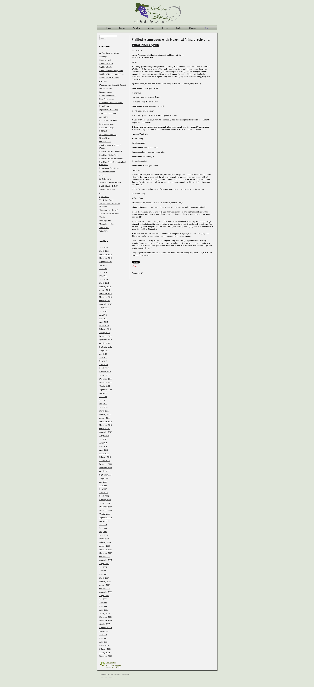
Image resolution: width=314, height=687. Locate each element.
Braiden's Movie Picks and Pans (111, 74)
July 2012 (103, 354)
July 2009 (103, 482)
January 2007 (104, 585)
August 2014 (104, 265)
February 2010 (105, 457)
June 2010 (103, 442)
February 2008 (105, 542)
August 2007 (104, 563)
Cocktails (103, 81)
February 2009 (105, 499)
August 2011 (104, 393)
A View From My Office (109, 52)
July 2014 (103, 268)
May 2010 (103, 446)
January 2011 (104, 418)
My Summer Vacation (107, 134)
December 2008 (105, 506)
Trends (102, 217)
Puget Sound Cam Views (109, 168)
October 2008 (104, 513)
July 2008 (103, 524)
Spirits (101, 193)
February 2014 (105, 286)
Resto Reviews (105, 178)
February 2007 (105, 581)
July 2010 (103, 439)
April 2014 (103, 279)
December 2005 (105, 617)
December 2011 (105, 378)
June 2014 (103, 272)
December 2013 (105, 293)
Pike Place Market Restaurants (111, 158)
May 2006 (103, 606)
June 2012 (103, 357)
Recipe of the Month (107, 171)
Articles (136, 27)
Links (178, 27)
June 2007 (103, 570)
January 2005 (104, 652)
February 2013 (105, 329)
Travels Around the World (109, 213)
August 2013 (104, 307)
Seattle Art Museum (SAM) (110, 182)
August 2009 (104, 478)
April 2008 (103, 535)
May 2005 (103, 638)
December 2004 (105, 656)
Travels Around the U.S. (108, 209)
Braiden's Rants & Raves (109, 77)
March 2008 (104, 538)
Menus (151, 27)
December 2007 (105, 549)
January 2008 (104, 545)
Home (108, 27)
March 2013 (104, 325)
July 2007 (103, 567)
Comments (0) (137, 273)
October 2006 (104, 588)
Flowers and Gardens (107, 95)
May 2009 (103, 489)
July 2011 (103, 396)
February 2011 (105, 414)
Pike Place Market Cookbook (110, 151)
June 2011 (103, 400)
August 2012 (104, 350)
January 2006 (104, 613)
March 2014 (104, 282)
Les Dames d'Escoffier (108, 120)
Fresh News (104, 106)
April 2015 (103, 247)
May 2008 (103, 531)
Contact (192, 27)
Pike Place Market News (108, 155)
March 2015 (104, 251)
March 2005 (104, 645)
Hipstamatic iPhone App (108, 109)
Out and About (105, 141)
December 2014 (105, 254)
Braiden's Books (105, 67)
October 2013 (104, 300)
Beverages (103, 56)
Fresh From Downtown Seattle (111, 102)
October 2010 (104, 428)
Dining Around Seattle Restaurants (112, 84)
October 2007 (104, 556)
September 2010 (105, 432)
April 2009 (103, 492)
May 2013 (103, 318)
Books (122, 27)
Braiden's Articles (106, 63)
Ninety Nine (109, 677)
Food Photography (106, 99)
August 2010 (104, 435)
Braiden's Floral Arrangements (111, 70)
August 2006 (104, 595)
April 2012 (103, 364)
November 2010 (105, 425)
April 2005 (103, 641)
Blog (206, 27)
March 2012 (104, 368)
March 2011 (104, 410)
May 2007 (103, 574)
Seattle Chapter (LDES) (108, 186)
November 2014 (105, 258)
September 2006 (105, 592)
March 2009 (104, 496)
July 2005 (103, 634)
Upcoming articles (106, 224)
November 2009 (105, 467)
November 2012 (105, 339)
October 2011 (104, 386)
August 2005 (104, 631)
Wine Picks (103, 231)
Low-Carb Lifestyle (106, 127)
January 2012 (104, 375)
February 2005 (105, 649)
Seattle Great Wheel (107, 189)
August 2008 (104, 521)
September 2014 (105, 261)
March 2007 (104, 577)
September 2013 (105, 304)
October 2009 (104, 471)
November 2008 (105, 510)
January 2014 (104, 290)
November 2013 (105, 297)
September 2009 (105, 474)
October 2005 (104, 624)
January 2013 (104, 332)
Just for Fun (103, 116)
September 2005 (105, 627)
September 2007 (105, 560)
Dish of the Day (105, 88)
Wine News (104, 227)
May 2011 (103, 403)
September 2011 (105, 389)
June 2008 (103, 528)
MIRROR (103, 131)
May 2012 (103, 361)
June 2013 (103, 314)
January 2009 (104, 503)
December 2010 (105, 421)
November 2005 (105, 620)
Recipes (164, 27)
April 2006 (103, 609)
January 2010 (104, 460)
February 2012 (105, 371)
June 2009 (103, 485)
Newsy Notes (104, 138)
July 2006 (103, 599)
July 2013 (103, 311)
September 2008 (105, 517)
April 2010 (103, 450)
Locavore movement (107, 124)
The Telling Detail (106, 200)
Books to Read (105, 60)
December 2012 (105, 336)
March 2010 (104, 453)
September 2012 (105, 346)
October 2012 (104, 343)
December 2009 (105, 464)
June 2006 (103, 602)
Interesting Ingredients (108, 113)
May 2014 (103, 275)
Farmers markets (105, 92)
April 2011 (103, 407)
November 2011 (105, 382)
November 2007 (105, 553)
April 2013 (103, 322)
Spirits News (104, 196)
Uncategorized (105, 220)
